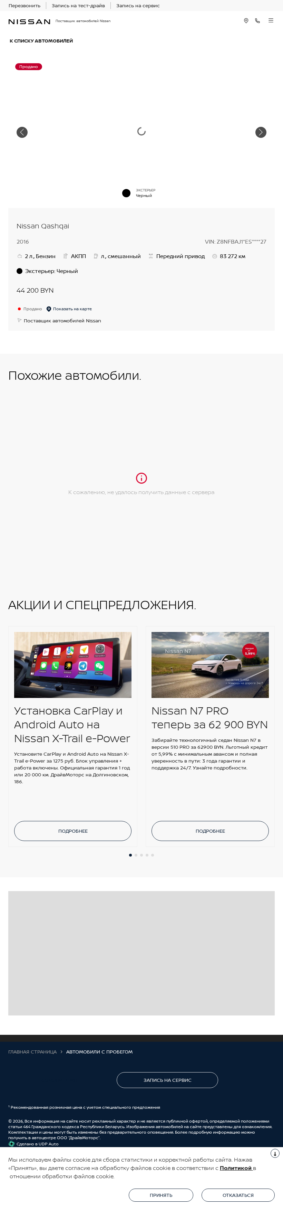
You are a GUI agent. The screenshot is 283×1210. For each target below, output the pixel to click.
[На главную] (29, 21)
